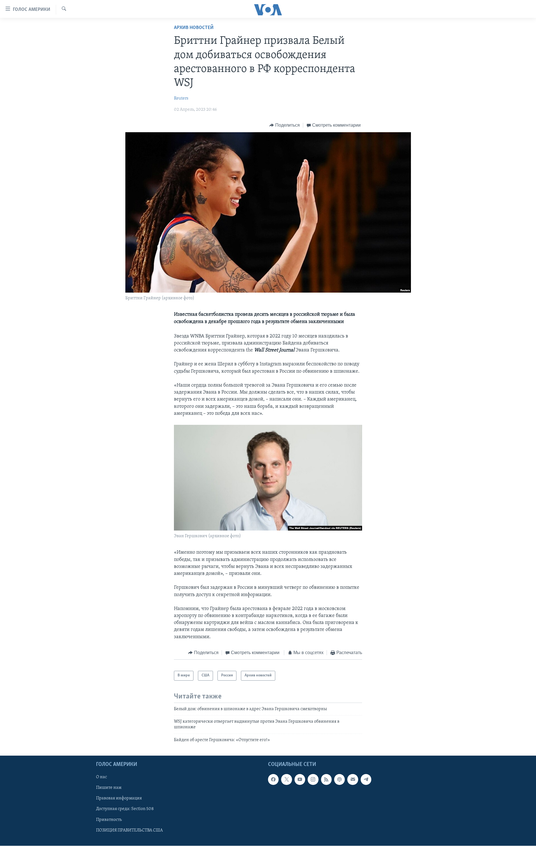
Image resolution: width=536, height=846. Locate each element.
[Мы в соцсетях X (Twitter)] (286, 779)
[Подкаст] (339, 779)
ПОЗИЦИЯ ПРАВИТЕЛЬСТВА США (129, 830)
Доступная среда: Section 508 (125, 809)
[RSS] (326, 779)
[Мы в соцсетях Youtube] (300, 779)
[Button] (284, 125)
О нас (101, 777)
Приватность (109, 820)
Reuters (181, 98)
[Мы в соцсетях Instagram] (313, 779)
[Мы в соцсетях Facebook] (273, 779)
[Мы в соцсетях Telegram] (366, 779)
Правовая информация (119, 798)
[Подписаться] (352, 779)
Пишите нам (108, 788)
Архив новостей (194, 27)
